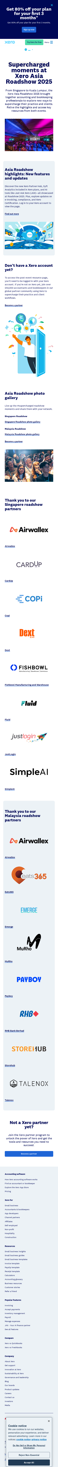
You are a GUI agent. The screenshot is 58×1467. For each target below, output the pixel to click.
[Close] (49, 1421)
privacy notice (39, 1439)
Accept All (29, 1462)
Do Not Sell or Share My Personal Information (29, 1446)
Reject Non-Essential (29, 1455)
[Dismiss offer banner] (52, 5)
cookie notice (23, 1439)
